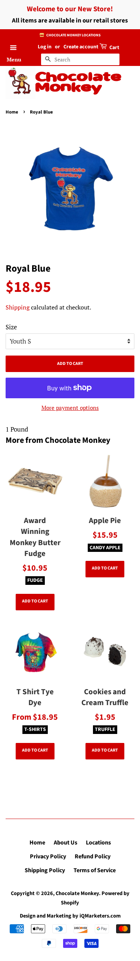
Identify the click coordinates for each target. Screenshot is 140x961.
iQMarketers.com (100, 916)
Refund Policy (93, 856)
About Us (65, 842)
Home (12, 112)
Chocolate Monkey (78, 83)
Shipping (17, 307)
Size (11, 327)
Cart (113, 47)
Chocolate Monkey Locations (73, 35)
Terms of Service (95, 870)
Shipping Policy (45, 870)
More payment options (70, 407)
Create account (80, 47)
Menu (14, 59)
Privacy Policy (48, 856)
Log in (45, 47)
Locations (98, 842)
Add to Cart (35, 601)
